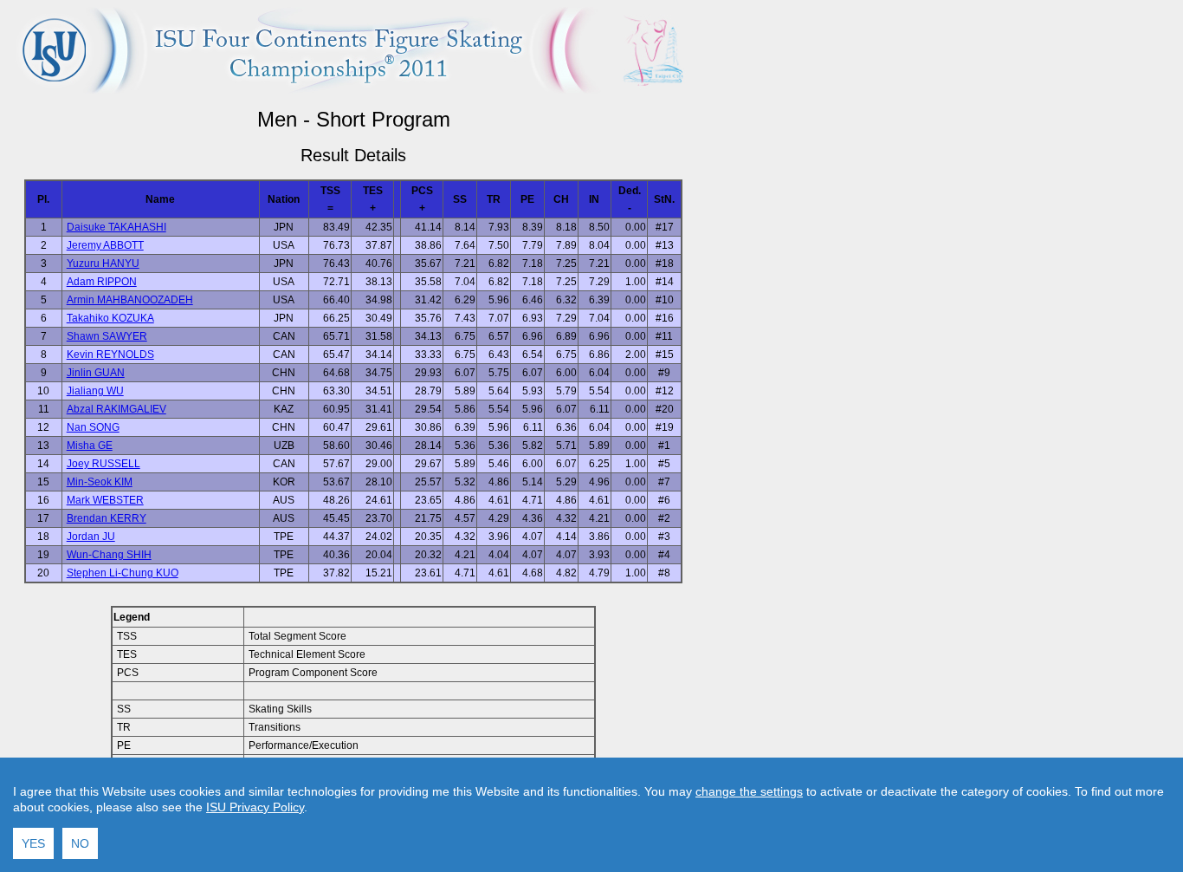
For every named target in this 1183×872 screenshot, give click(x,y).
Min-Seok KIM (100, 482)
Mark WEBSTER (105, 500)
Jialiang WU (95, 391)
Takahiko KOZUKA (110, 318)
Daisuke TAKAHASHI (116, 227)
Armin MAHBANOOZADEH (130, 300)
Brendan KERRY (106, 518)
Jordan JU (91, 536)
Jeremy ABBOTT (105, 245)
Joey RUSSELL (103, 464)
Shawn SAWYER (107, 336)
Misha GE (90, 445)
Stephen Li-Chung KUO (122, 573)
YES (33, 843)
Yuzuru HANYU (103, 263)
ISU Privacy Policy (255, 807)
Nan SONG (93, 427)
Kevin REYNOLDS (110, 354)
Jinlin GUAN (96, 373)
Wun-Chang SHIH (109, 555)
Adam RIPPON (102, 282)
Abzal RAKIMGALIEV (116, 409)
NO (80, 843)
